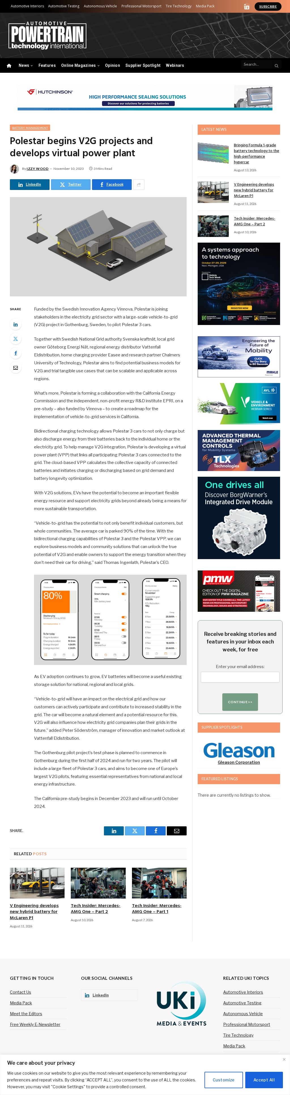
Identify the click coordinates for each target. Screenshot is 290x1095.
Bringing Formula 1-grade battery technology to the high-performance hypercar (256, 154)
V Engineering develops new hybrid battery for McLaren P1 (34, 912)
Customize (224, 1079)
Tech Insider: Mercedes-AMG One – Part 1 (157, 909)
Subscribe (268, 6)
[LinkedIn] (15, 324)
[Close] (284, 1059)
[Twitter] (15, 338)
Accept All (264, 1079)
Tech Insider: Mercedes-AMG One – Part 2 (95, 909)
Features (47, 65)
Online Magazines (78, 65)
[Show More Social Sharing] (138, 184)
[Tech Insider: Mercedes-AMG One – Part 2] (98, 883)
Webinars (175, 65)
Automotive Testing (63, 6)
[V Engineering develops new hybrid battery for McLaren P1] (37, 883)
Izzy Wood (37, 168)
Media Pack (205, 6)
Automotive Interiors (27, 6)
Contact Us (20, 992)
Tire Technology (178, 6)
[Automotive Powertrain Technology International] (47, 35)
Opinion (112, 65)
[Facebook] (15, 353)
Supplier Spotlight (143, 65)
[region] (145, 1075)
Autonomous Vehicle (100, 6)
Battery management (30, 127)
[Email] (15, 367)
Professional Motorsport (141, 6)
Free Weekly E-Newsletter (35, 1024)
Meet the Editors (26, 1013)
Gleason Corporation (239, 762)
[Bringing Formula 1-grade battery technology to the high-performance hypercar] (213, 153)
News (24, 65)
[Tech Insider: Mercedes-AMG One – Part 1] (159, 883)
